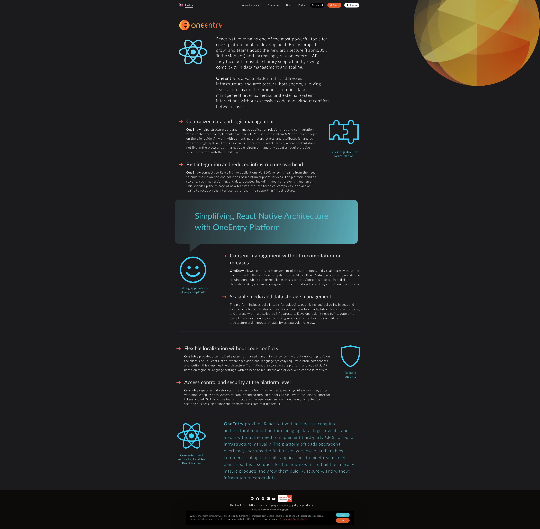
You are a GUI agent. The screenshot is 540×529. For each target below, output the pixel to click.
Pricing (301, 5)
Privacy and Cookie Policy (293, 519)
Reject (342, 520)
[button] (186, 5)
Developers (273, 5)
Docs (288, 5)
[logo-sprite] (201, 25)
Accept (342, 515)
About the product (251, 5)
